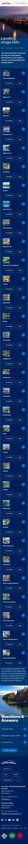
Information (10, 48)
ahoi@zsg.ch (6, 799)
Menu (22, 3)
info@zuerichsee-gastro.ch (11, 814)
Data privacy (15, 828)
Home (2, 48)
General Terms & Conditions (6, 828)
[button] (18, 780)
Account (25, 828)
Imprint (20, 828)
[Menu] (26, 3)
